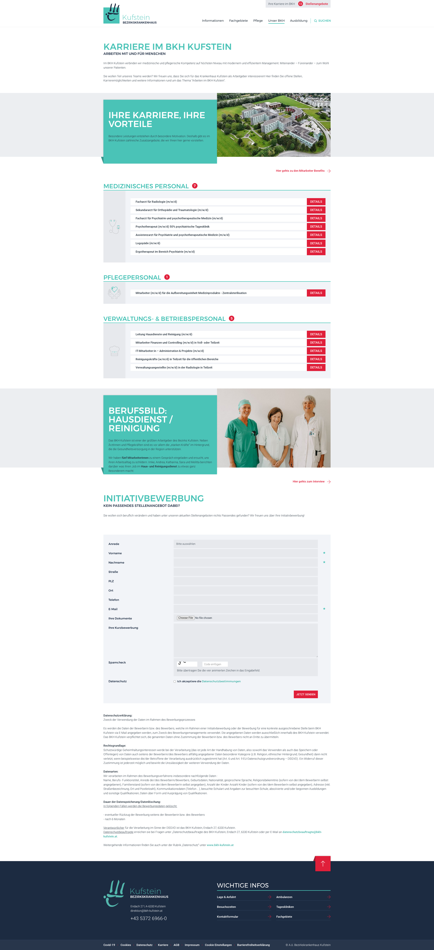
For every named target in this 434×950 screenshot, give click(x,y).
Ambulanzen (284, 897)
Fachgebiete (238, 21)
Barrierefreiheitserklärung (253, 945)
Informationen (213, 21)
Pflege (258, 21)
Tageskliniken (285, 907)
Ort (110, 590)
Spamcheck (117, 662)
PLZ (111, 581)
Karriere (163, 945)
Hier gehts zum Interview (309, 481)
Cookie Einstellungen (218, 945)
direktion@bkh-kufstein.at (146, 910)
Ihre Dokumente (120, 618)
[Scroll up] (323, 863)
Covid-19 (109, 945)
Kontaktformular (227, 916)
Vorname (115, 553)
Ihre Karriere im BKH (298, 4)
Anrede (113, 544)
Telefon (113, 599)
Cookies (126, 945)
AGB (176, 945)
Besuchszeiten (226, 907)
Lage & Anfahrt (226, 897)
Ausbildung (298, 21)
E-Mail (112, 609)
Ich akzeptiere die (209, 681)
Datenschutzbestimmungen (221, 681)
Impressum (192, 945)
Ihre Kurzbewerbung (123, 627)
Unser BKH (276, 21)
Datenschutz (144, 945)
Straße (113, 572)
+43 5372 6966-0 (149, 918)
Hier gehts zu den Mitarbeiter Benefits (300, 170)
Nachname (116, 562)
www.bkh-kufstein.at (220, 845)
